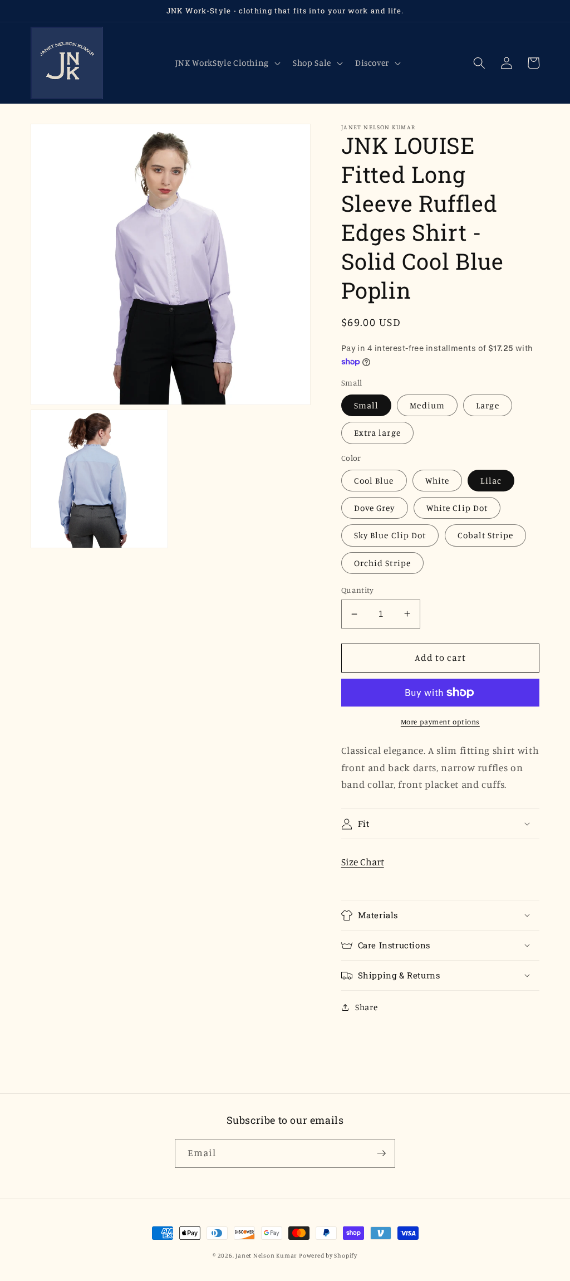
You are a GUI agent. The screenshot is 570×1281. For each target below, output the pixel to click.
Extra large (377, 432)
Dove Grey (374, 508)
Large (487, 405)
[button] (226, 63)
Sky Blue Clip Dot (390, 535)
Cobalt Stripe (485, 535)
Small (366, 405)
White (437, 480)
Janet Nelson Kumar (266, 1255)
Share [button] (366, 1007)
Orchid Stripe (382, 563)
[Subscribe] (381, 1153)
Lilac (491, 480)
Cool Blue (374, 480)
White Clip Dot (457, 508)
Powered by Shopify (328, 1255)
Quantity (357, 590)
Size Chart (362, 862)
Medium (427, 405)
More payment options (440, 721)
